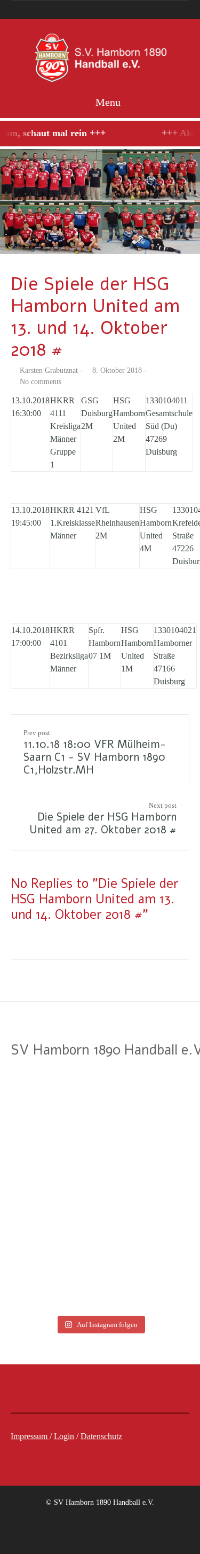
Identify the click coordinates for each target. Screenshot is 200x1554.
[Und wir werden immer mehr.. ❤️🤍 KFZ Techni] (49, 1099)
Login (64, 1436)
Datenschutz (101, 1436)
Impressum (30, 1436)
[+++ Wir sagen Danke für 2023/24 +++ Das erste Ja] (49, 1159)
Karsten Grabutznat (49, 370)
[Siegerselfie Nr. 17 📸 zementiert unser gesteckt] (49, 1219)
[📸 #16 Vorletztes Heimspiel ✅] (49, 1279)
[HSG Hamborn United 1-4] (100, 201)
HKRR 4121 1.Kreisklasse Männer (72, 522)
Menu (107, 102)
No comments (40, 382)
